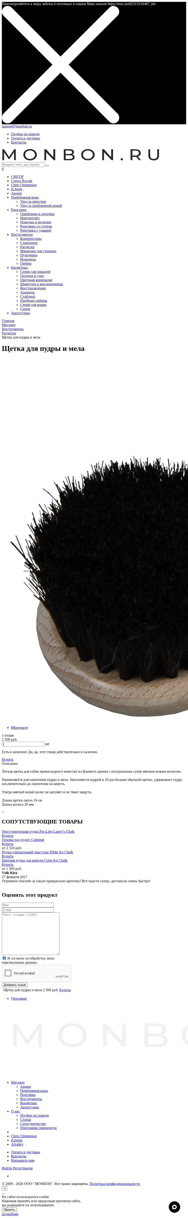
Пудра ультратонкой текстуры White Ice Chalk (37, 852)
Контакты (18, 142)
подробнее (10, 1214)
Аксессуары (29, 1107)
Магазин (18, 1082)
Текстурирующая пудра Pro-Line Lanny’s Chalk (38, 831)
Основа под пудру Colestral (23, 840)
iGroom (16, 1140)
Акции (25, 1086)
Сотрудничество (33, 1124)
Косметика (28, 1103)
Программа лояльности (38, 1128)
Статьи (25, 1119)
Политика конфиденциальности (115, 1184)
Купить (7, 836)
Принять (9, 1209)
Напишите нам (22, 1160)
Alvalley (17, 1144)
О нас (15, 1111)
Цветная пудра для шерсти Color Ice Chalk (34, 860)
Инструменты (31, 1099)
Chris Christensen (24, 1136)
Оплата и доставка (25, 138)
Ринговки (28, 1095)
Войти (7, 1168)
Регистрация (23, 1168)
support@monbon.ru (17, 126)
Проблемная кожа (34, 1091)
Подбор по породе (25, 134)
